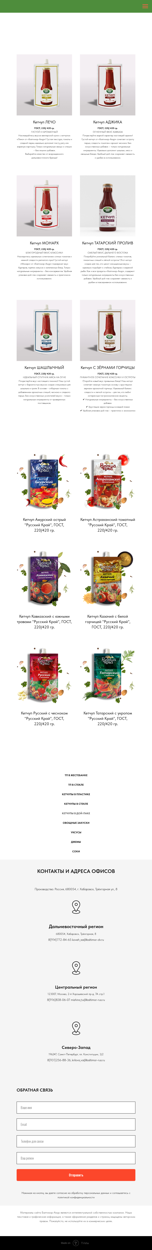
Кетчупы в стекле (76, 803)
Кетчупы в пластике (76, 794)
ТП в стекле (76, 784)
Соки (76, 851)
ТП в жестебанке (76, 775)
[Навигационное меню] (145, 6)
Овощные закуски (76, 822)
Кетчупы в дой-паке (76, 813)
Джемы (76, 841)
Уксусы (76, 832)
